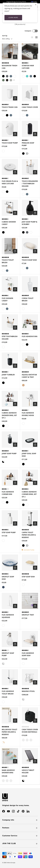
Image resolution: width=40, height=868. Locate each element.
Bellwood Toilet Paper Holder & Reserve (9, 732)
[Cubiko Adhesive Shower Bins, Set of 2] (10, 399)
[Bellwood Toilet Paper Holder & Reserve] (10, 715)
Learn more (13, 17)
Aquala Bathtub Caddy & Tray (29, 376)
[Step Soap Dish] (30, 563)
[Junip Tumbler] (10, 361)
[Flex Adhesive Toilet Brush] (10, 677)
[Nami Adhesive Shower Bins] (10, 756)
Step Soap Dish (28, 577)
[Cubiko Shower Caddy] (10, 208)
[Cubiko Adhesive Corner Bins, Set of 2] (30, 478)
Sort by (4, 36)
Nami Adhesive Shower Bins (8, 771)
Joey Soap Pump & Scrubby (29, 223)
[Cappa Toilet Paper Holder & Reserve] (30, 518)
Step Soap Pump (9, 532)
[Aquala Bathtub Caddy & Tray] (30, 361)
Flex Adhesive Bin (29, 336)
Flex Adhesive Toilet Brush (8, 692)
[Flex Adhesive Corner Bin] (10, 478)
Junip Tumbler (8, 375)
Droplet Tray (28, 615)
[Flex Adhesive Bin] (30, 322)
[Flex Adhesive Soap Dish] (30, 639)
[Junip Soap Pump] (10, 439)
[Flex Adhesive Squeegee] (10, 601)
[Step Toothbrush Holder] (10, 322)
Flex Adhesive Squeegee (8, 616)
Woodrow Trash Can (9, 66)
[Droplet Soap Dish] (10, 563)
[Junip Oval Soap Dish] (30, 439)
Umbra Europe (11, 862)
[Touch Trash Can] (10, 93)
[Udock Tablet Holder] (30, 756)
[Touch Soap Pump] (10, 129)
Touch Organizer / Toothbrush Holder (30, 183)
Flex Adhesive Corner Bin (8, 493)
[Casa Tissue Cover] (30, 93)
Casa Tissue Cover (30, 107)
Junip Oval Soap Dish (29, 454)
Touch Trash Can (9, 107)
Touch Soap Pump (10, 143)
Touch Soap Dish (29, 260)
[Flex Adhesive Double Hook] (30, 399)
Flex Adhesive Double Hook (28, 414)
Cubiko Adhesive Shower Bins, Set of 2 (9, 415)
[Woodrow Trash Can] (10, 52)
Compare (28, 31)
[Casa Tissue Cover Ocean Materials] (30, 715)
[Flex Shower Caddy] (10, 284)
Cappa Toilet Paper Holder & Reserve (29, 534)
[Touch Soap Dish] (30, 246)
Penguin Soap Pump (28, 144)
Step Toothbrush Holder (9, 337)
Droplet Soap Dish (8, 578)
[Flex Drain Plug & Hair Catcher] (10, 167)
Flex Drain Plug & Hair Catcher (10, 182)
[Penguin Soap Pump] (30, 129)
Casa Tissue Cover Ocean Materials (30, 730)
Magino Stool (28, 691)
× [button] (35, 4)
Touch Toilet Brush (8, 261)
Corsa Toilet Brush (27, 299)
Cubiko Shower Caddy (9, 223)
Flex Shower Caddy (7, 299)
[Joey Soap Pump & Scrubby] (30, 208)
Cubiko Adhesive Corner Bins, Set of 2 (29, 494)
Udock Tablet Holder (28, 771)
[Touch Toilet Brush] (10, 246)
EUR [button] (35, 2)
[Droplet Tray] (30, 601)
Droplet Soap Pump (8, 654)
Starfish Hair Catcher (28, 66)
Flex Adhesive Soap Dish (28, 654)
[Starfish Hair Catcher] (30, 52)
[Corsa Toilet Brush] (30, 284)
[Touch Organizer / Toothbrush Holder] (30, 167)
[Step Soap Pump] (10, 518)
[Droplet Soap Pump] (10, 639)
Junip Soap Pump (9, 453)
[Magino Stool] (30, 677)
